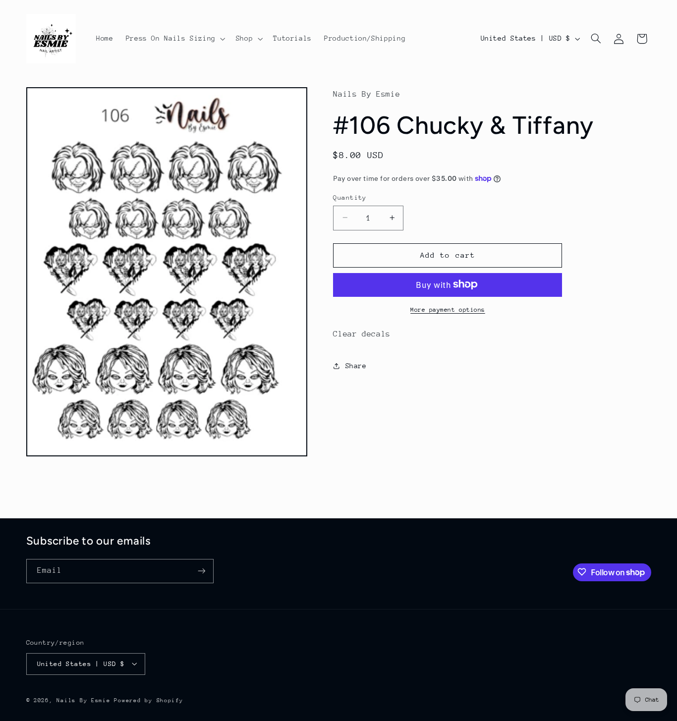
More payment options (447, 309)
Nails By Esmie (83, 700)
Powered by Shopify (148, 700)
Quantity (349, 197)
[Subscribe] (201, 570)
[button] (174, 39)
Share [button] (355, 366)
